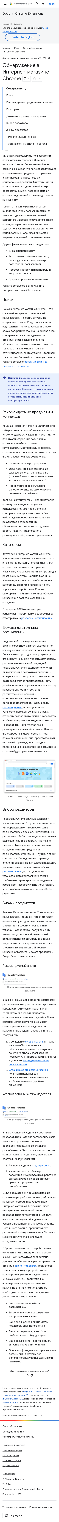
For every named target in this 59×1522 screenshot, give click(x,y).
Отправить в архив (12, 1460)
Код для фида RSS (12, 1494)
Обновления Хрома (12, 1450)
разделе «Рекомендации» (37, 618)
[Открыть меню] (5, 4)
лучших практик (34, 1041)
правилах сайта (10, 1402)
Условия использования (14, 1507)
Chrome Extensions (29, 14)
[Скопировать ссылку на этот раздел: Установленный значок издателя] (6, 1099)
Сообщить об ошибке (13, 1431)
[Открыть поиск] (37, 4)
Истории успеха (11, 1455)
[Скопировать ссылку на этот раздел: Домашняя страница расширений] (28, 632)
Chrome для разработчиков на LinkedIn (23, 1489)
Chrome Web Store (16, 51)
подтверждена (41, 1165)
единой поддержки (25, 1265)
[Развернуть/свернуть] (25, 89)
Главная (6, 48)
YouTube (7, 1484)
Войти (51, 3)
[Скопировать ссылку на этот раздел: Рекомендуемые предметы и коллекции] (24, 417)
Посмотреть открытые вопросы (18, 1436)
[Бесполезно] (49, 58)
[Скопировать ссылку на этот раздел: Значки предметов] (38, 903)
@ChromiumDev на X (13, 1479)
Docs (6, 14)
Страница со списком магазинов (28, 1070)
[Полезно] (44, 58)
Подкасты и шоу (11, 1465)
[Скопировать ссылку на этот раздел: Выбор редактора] (37, 809)
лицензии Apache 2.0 (13, 1398)
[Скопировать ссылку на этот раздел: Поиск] (16, 300)
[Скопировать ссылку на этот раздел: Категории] (24, 545)
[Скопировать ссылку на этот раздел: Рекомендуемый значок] (41, 966)
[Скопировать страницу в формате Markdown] (35, 79)
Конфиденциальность (40, 1507)
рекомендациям (12, 707)
